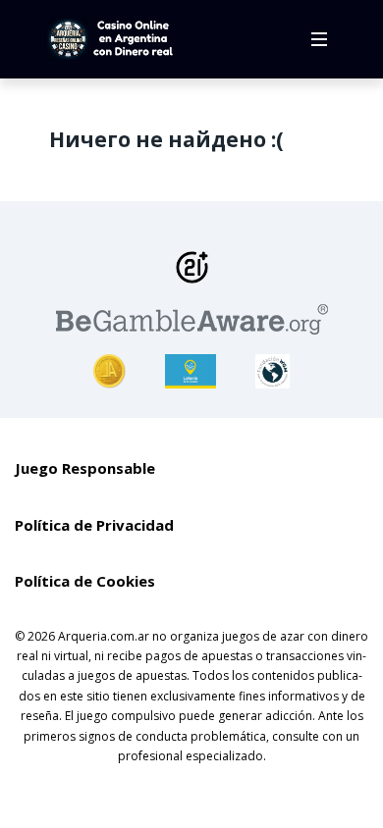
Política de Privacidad (94, 525)
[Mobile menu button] (319, 39)
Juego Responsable (85, 468)
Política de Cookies (85, 581)
